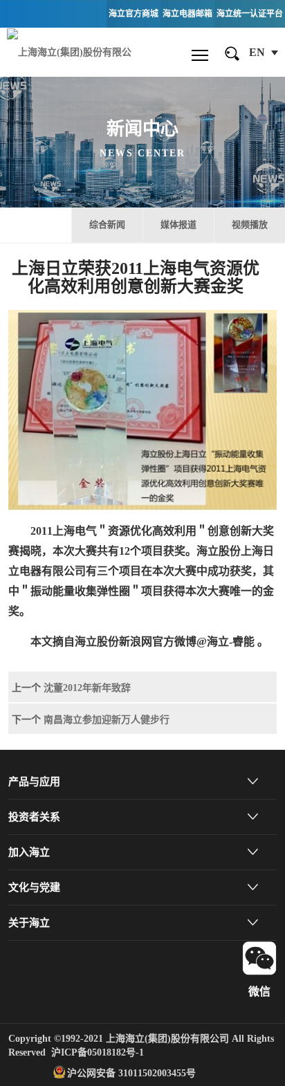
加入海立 (29, 852)
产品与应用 (34, 781)
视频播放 (250, 224)
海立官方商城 (133, 14)
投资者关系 (34, 816)
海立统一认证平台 (250, 14)
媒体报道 (178, 224)
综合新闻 (107, 224)
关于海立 (29, 922)
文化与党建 (34, 887)
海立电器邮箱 (187, 14)
